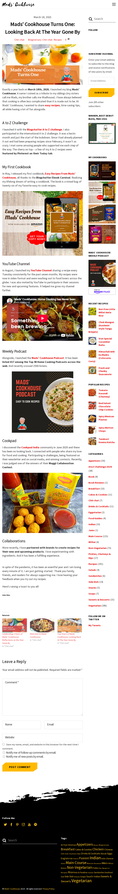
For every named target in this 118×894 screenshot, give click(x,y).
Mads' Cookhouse (12, 889)
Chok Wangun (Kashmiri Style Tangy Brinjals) (101, 327)
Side (62, 876)
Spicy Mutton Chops (106, 429)
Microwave (97, 863)
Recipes (58, 39)
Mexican (90, 863)
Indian (91, 524)
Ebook (104, 853)
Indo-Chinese (107, 858)
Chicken (98, 849)
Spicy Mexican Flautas (106, 418)
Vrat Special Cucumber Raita (105, 341)
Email (50, 724)
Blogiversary (34, 39)
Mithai (91, 542)
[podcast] (35, 824)
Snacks (92, 587)
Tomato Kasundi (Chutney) (104, 393)
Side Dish (93, 581)
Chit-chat (19, 39)
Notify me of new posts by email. (24, 756)
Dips (79, 854)
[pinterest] (17, 824)
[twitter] (5, 824)
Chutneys (73, 854)
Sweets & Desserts (99, 599)
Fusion (84, 858)
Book (91, 476)
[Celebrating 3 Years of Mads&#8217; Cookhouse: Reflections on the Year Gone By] (14, 625)
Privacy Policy (48, 889)
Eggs (109, 853)
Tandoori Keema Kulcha (107, 440)
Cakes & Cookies (97, 494)
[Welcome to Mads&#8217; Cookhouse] (42, 625)
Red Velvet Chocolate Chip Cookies (106, 406)
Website (9, 737)
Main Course (95, 536)
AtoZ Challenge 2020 (100, 466)
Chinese (108, 849)
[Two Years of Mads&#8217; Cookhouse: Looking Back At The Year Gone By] (69, 625)
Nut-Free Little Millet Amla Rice (107, 312)
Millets (105, 863)
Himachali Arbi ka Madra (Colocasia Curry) (101, 356)
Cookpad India (30, 447)
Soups (91, 593)
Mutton (64, 868)
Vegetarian (94, 605)
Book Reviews (96, 482)
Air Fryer (64, 845)
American (72, 845)
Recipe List (106, 868)
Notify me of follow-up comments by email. (31, 752)
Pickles (95, 868)
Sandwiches (95, 575)
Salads (92, 569)
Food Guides (95, 518)
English (65, 858)
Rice (70, 872)
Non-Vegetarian (97, 548)
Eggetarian (94, 512)
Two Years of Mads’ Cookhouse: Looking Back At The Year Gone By (69, 636)
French (76, 858)
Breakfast (94, 488)
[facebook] (11, 824)
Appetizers (94, 460)
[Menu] (114, 4)
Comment (12, 682)
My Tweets (94, 625)
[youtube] (29, 824)
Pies (100, 868)
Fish (71, 858)
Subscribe (101, 92)
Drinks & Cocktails (98, 506)
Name (8, 724)
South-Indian (93, 876)
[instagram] (23, 824)
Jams (91, 530)
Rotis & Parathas (80, 872)
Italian (63, 863)
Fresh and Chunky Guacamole (105, 371)
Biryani (95, 845)
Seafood (109, 872)
